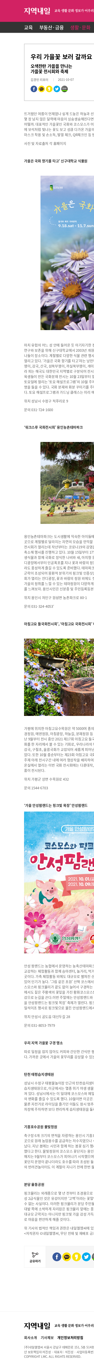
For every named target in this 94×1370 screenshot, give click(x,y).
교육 (28, 27)
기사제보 (47, 1337)
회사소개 (30, 1337)
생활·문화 (80, 27)
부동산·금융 (51, 27)
